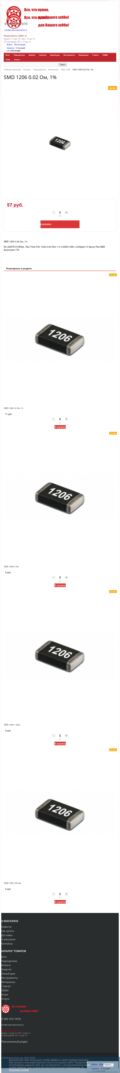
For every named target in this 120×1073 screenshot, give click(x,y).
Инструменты (69, 55)
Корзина (10, 48)
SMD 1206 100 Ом (12, 883)
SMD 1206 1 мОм (12, 724)
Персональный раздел (14, 1041)
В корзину (60, 427)
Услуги (17, 59)
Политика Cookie (19, 1070)
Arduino (32, 55)
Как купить (7, 931)
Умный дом (55, 55)
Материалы (83, 55)
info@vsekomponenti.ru (16, 30)
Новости (6, 926)
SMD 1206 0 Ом (11, 566)
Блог (8, 55)
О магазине (8, 939)
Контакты (7, 943)
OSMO (105, 55)
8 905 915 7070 (16, 24)
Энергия (42, 55)
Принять (108, 1065)
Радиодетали (19, 55)
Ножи (8, 59)
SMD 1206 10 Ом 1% (13, 408)
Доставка (6, 935)
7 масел (95, 55)
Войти (10, 44)
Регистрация (20, 44)
